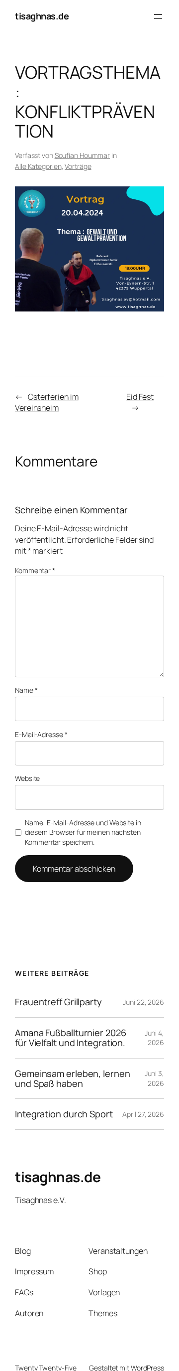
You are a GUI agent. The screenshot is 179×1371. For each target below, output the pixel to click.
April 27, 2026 (143, 1114)
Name (26, 690)
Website (27, 778)
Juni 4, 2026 (154, 1038)
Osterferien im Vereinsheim (47, 402)
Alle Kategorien (38, 166)
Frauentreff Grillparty (58, 1002)
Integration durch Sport (64, 1114)
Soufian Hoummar (82, 155)
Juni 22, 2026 (143, 1002)
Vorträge (78, 166)
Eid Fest (140, 396)
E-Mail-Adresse (41, 734)
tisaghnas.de (42, 16)
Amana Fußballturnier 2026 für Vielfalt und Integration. (70, 1038)
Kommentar (35, 570)
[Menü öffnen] (158, 16)
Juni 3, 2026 (154, 1078)
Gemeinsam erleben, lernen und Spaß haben (72, 1078)
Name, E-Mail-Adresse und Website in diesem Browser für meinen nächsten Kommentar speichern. (83, 832)
